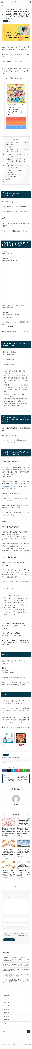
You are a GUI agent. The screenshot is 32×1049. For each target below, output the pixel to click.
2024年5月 (6, 1009)
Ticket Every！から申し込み (15, 170)
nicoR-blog (16, 2)
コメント (6, 898)
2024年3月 (6, 1016)
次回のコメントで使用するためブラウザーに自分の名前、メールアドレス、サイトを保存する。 (17, 934)
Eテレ (5, 757)
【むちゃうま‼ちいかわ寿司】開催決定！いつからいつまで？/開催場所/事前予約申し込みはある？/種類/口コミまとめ (16, 981)
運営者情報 (3, 1044)
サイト (5, 928)
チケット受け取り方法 (14, 174)
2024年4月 (6, 1012)
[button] (4, 770)
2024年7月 (6, 1002)
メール (5, 922)
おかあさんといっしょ (7, 760)
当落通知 (10, 172)
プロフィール (21, 1044)
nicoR (16, 804)
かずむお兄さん (17, 760)
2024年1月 (6, 1023)
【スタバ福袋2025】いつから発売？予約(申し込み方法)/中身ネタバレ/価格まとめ (16, 970)
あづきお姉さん (16, 757)
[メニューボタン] (2, 2)
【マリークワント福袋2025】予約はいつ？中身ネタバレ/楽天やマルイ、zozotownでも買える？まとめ (16, 964)
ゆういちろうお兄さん (7, 762)
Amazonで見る (16, 123)
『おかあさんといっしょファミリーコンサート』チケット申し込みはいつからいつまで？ (17, 161)
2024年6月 (6, 1006)
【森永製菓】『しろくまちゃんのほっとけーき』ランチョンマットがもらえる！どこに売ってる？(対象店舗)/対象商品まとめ (16, 959)
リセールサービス (12, 176)
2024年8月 (6, 999)
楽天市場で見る (16, 118)
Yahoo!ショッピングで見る (16, 127)
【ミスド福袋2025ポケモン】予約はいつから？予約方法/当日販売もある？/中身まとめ (16, 975)
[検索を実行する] (28, 1031)
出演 (9, 147)
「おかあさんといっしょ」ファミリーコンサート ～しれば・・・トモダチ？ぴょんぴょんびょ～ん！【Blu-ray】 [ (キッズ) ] (15, 109)
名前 (5, 917)
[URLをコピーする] (28, 770)
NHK (10, 757)
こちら (19, 331)
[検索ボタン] (30, 2)
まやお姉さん (26, 760)
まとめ (7, 181)
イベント (5, 21)
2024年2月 (6, 1019)
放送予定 (8, 179)
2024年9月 (6, 995)
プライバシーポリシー (12, 1044)
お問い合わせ (28, 1044)
